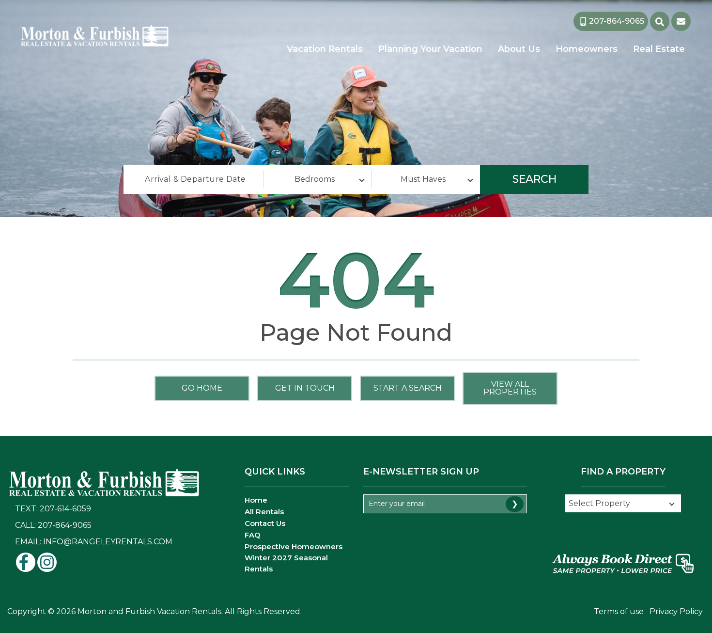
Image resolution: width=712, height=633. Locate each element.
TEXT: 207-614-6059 (53, 508)
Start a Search (407, 388)
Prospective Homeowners (293, 546)
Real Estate (659, 49)
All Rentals (264, 511)
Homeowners (587, 49)
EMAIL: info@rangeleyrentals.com (93, 541)
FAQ (253, 534)
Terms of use (619, 611)
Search (534, 179)
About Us (519, 49)
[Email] (681, 21)
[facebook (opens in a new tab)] (25, 562)
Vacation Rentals (325, 49)
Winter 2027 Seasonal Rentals (286, 563)
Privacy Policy (676, 611)
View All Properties (510, 388)
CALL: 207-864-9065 (53, 525)
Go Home (202, 388)
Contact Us (265, 523)
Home (256, 500)
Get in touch (305, 388)
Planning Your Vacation (430, 49)
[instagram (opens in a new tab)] (47, 562)
